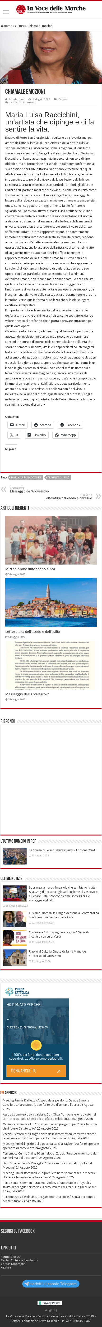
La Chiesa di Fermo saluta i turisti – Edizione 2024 (62, 850)
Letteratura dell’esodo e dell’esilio (68, 496)
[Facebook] (46, 1310)
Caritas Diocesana (13, 1264)
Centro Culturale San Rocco (19, 1260)
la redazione (16, 99)
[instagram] (55, 1310)
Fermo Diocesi (10, 1256)
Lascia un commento (23, 102)
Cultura (20, 26)
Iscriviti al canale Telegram (53, 1284)
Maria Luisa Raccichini (26, 477)
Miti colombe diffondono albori (30, 569)
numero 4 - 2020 (58, 477)
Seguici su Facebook (18, 1231)
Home (7, 26)
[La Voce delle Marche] (51, 9)
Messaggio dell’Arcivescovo (29, 489)
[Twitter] (50, 1310)
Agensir (11, 1093)
